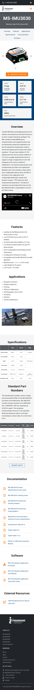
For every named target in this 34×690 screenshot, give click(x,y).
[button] (31, 8)
